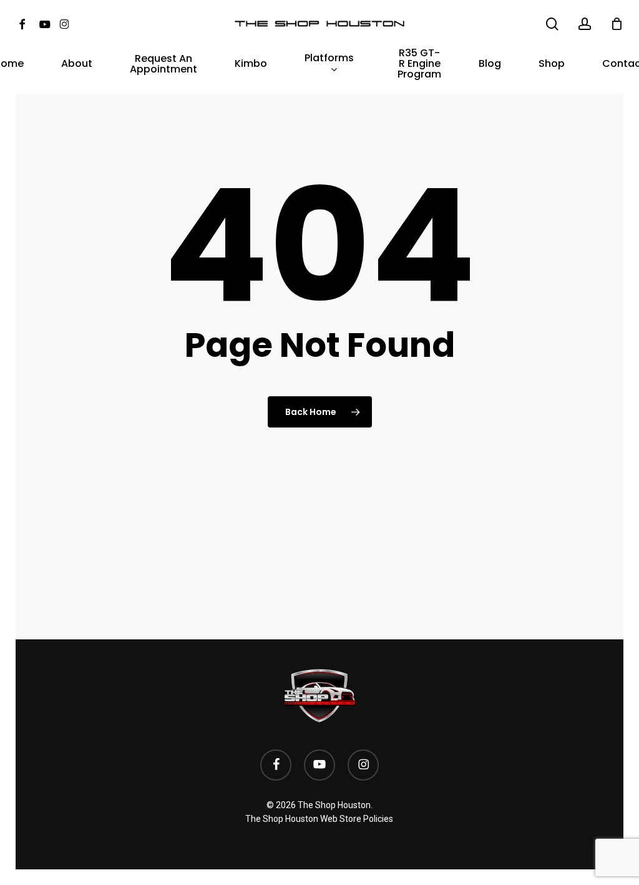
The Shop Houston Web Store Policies (319, 819)
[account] (584, 24)
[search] (552, 24)
